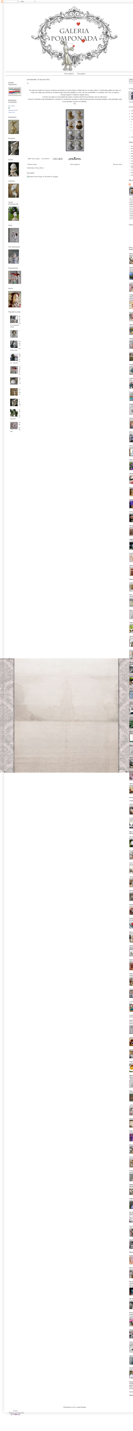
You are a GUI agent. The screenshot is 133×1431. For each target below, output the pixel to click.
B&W (131, 1240)
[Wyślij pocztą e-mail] (54, 159)
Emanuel (20, 402)
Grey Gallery (11, 105)
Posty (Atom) (39, 168)
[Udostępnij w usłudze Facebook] (60, 159)
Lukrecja (20, 391)
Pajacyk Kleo (20, 370)
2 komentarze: (45, 158)
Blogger (83, 1407)
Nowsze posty (32, 164)
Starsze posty (117, 164)
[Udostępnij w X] (58, 159)
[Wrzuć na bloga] (56, 159)
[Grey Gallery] (9, 108)
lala (132, 156)
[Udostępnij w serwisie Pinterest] (62, 159)
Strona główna (69, 73)
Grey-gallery (81, 73)
